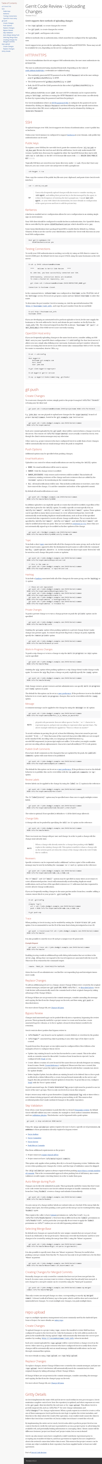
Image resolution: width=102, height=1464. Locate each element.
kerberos (71, 135)
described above (87, 987)
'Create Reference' (52, 1065)
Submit (53, 1215)
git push (4, 21)
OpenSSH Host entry (10, 18)
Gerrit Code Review (39, 1452)
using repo (59, 1320)
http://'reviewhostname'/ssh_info (58, 1338)
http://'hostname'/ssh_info (39, 306)
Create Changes (8, 23)
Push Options (7, 25)
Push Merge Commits (36, 1145)
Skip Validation (8, 33)
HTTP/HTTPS (6, 6)
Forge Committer (34, 1138)
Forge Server (33, 1142)
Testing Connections (10, 16)
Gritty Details (6, 51)
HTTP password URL (60, 103)
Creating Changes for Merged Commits (10, 41)
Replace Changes (8, 28)
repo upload (6, 44)
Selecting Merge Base (10, 37)
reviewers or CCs (79, 524)
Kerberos (6, 14)
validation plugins (39, 1115)
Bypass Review (8, 30)
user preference (64, 693)
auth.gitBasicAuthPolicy (34, 70)
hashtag (38, 578)
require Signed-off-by (49, 1155)
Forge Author (33, 1134)
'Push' (43, 1059)
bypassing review (82, 1110)
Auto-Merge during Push (11, 35)
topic (42, 544)
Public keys (6, 11)
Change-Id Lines (57, 1007)
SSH (3, 9)
